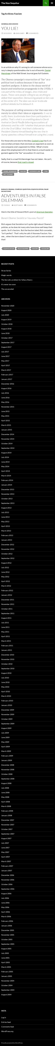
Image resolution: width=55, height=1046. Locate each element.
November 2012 (7, 549)
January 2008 (6, 815)
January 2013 (6, 540)
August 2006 (6, 893)
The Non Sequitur (10, 3)
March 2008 (6, 806)
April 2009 (5, 746)
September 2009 (7, 724)
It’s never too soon (8, 284)
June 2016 (5, 397)
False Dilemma (23, 248)
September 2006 (7, 889)
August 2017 (6, 347)
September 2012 (7, 558)
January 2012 (6, 595)
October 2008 (6, 774)
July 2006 (5, 898)
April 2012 (5, 581)
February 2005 (7, 971)
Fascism (23, 171)
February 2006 (7, 921)
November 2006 (7, 880)
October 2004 (6, 985)
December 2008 (7, 765)
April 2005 (5, 962)
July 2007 (5, 843)
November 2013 (7, 494)
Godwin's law (37, 140)
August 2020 (6, 310)
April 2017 (5, 365)
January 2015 (6, 430)
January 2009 (6, 760)
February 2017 (7, 374)
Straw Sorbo (6, 271)
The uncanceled (7, 289)
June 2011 (5, 627)
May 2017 (5, 361)
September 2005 (7, 944)
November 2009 (7, 714)
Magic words (6, 275)
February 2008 (7, 811)
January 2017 (6, 379)
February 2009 (7, 756)
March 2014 (6, 476)
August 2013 (6, 508)
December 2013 (7, 489)
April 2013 (5, 526)
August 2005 (6, 949)
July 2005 (5, 953)
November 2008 (7, 769)
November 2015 (7, 407)
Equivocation (37, 189)
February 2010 (7, 701)
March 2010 (6, 696)
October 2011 (6, 609)
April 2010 (5, 691)
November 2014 (7, 439)
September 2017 (7, 342)
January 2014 (6, 485)
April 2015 (5, 420)
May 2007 (5, 852)
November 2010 (7, 659)
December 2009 (7, 710)
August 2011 (6, 618)
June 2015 (5, 411)
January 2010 (6, 705)
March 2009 (6, 751)
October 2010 (6, 664)
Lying (46, 171)
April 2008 (5, 802)
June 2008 (5, 792)
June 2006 (5, 903)
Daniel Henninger (10, 171)
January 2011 (6, 650)
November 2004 (7, 981)
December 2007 (7, 820)
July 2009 (5, 733)
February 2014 (7, 480)
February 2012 (7, 590)
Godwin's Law (35, 171)
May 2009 (5, 742)
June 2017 (5, 356)
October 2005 (6, 939)
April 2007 (5, 857)
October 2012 (6, 554)
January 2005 (6, 976)
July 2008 (5, 788)
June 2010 (5, 682)
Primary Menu (52, 3)
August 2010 (6, 673)
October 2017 (6, 338)
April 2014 (5, 471)
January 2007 (6, 870)
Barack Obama (7, 189)
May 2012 (5, 577)
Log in (3, 1017)
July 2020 (5, 315)
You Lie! (9, 28)
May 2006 (5, 907)
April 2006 (5, 912)
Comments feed (7, 1027)
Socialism (45, 248)
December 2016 (7, 384)
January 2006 (6, 926)
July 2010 (5, 678)
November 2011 (7, 604)
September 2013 (7, 503)
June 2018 (5, 333)
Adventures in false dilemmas (23, 198)
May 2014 (5, 466)
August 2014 (6, 453)
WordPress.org (7, 1031)
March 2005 (6, 967)
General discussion (9, 24)
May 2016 (5, 402)
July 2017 (5, 352)
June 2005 (5, 958)
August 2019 (6, 319)
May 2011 (5, 632)
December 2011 (7, 600)
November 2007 (7, 825)
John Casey (19, 33)
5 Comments (33, 33)
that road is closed (26, 162)
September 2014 (7, 448)
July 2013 (5, 512)
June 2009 (5, 737)
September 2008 (7, 779)
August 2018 (6, 329)
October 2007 (6, 829)
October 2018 (6, 324)
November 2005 (7, 935)
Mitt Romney (8, 174)
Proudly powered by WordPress (12, 1043)
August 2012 (6, 563)
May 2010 (5, 687)
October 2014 (6, 443)
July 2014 (5, 457)
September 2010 (7, 668)
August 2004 (6, 994)
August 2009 (6, 728)
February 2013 (7, 535)
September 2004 (7, 990)
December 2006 (7, 875)
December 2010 (7, 655)
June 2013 (5, 517)
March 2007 (6, 861)
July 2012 (5, 567)
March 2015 (6, 425)
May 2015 (5, 416)
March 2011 (6, 641)
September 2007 (7, 834)
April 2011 (5, 636)
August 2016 (6, 388)
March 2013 (6, 531)
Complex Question (23, 189)
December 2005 (7, 930)
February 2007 (7, 866)
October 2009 (6, 719)
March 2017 (6, 370)
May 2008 (5, 797)
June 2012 (5, 572)
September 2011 (7, 613)
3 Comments (31, 205)
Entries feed (6, 1022)
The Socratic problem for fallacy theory (16, 280)
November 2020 (7, 306)
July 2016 (5, 393)
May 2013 (5, 521)
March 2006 (6, 916)
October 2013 (6, 498)
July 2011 (5, 622)
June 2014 (5, 462)
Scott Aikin (18, 205)
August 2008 (6, 783)
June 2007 (5, 847)
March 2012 (6, 586)
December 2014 (7, 434)
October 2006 (6, 884)
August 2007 (6, 838)
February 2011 (7, 645)
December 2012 (7, 544)
